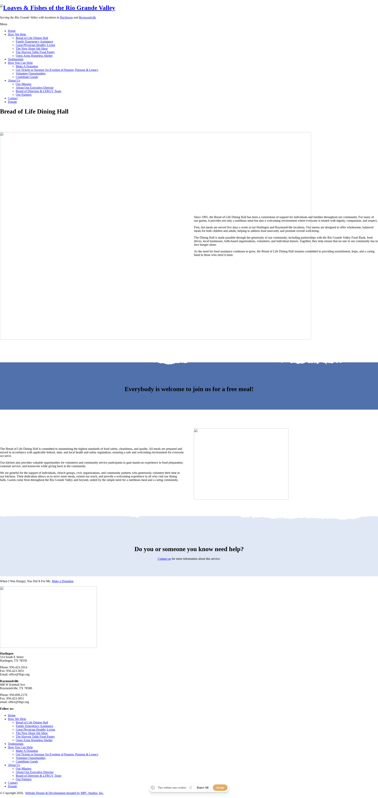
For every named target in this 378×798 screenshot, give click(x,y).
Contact (13, 98)
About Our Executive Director (35, 87)
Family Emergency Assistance (34, 41)
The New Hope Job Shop (32, 48)
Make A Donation (27, 66)
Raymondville (87, 17)
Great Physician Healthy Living (35, 45)
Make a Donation (62, 581)
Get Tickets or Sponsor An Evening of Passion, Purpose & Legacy (57, 70)
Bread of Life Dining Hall (32, 38)
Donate (12, 101)
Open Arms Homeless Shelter (34, 55)
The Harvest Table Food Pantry (35, 52)
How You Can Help (20, 62)
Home (12, 31)
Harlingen (66, 17)
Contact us (164, 558)
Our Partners (24, 94)
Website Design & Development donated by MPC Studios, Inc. (64, 793)
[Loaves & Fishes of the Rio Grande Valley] (57, 7)
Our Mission (23, 84)
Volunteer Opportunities (30, 73)
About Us (14, 80)
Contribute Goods (27, 77)
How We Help (17, 34)
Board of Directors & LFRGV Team (38, 91)
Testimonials (15, 59)
